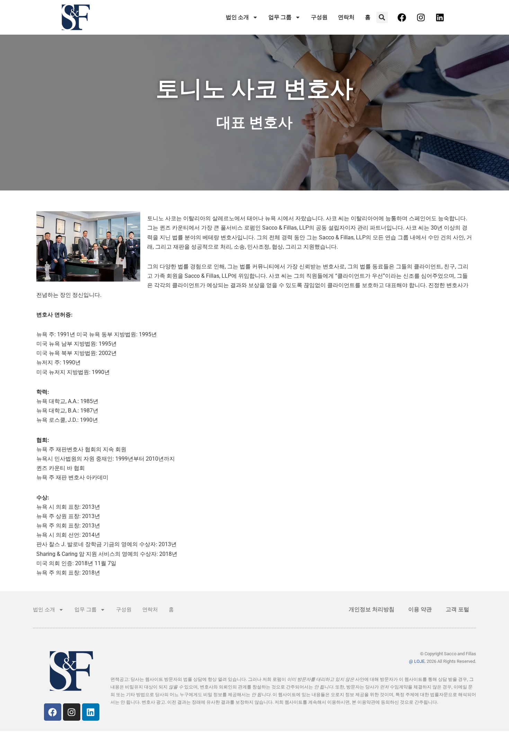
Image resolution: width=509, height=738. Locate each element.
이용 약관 (420, 609)
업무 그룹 (280, 17)
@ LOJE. (417, 661)
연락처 (346, 17)
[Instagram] (421, 17)
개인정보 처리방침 (371, 609)
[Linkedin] (440, 17)
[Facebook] (402, 17)
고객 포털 (457, 609)
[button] (382, 17)
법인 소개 (237, 17)
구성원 (319, 17)
